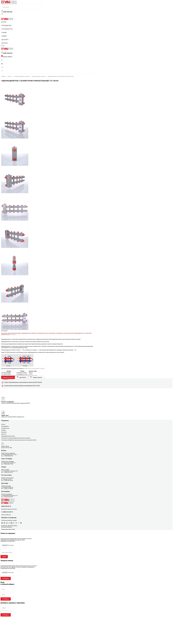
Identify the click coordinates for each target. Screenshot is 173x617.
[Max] (4, 523)
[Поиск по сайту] (2, 46)
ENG (2, 67)
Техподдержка (6, 25)
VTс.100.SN (12, 334)
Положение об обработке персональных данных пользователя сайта (18, 440)
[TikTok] (9, 523)
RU (3, 46)
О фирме (4, 32)
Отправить (5, 578)
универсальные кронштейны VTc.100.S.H (34, 368)
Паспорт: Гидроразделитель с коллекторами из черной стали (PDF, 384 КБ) (23, 382)
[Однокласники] (14, 523)
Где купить (4, 39)
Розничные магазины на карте (9, 520)
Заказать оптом (8, 377)
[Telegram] (2, 523)
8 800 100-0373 (7, 12)
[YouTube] (21, 523)
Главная (3, 76)
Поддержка (5, 420)
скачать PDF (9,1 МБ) (6, 447)
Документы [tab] (5, 379)
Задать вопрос (37, 377)
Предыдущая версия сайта (8, 436)
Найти (4, 556)
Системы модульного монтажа (22, 76)
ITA (2, 70)
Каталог (4, 22)
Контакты (4, 43)
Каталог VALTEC (7, 56)
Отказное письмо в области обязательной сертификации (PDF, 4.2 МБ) (22, 385)
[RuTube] (11, 523)
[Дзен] (18, 523)
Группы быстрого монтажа (38, 76)
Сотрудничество (7, 29)
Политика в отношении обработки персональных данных (15, 438)
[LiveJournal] (7, 523)
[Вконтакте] (16, 523)
